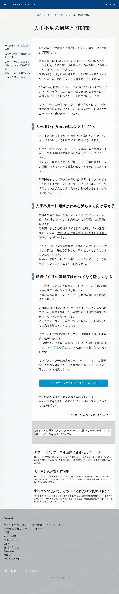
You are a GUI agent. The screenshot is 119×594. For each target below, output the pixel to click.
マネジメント (11, 539)
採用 (6, 532)
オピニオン (59, 15)
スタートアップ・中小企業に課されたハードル (67, 452)
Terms (7, 554)
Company (9, 550)
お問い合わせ (11, 547)
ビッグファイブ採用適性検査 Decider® (73, 383)
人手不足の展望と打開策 (51, 471)
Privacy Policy (12, 558)
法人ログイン (109, 4)
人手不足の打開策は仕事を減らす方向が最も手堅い (17, 65)
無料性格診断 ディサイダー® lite (23, 528)
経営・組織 (10, 536)
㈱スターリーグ (43, 15)
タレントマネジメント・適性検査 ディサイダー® (32, 524)
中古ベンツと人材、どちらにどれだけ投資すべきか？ (72, 491)
